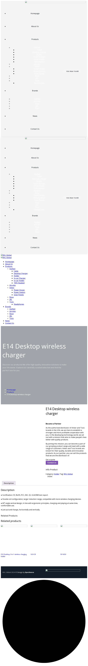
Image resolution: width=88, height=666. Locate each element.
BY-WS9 (63, 554)
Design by (25, 572)
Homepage (11, 390)
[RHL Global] (6, 255)
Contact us (51, 463)
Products (10, 392)
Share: (49, 476)
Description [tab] (9, 483)
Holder (56, 474)
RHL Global (68, 474)
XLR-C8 (33, 554)
